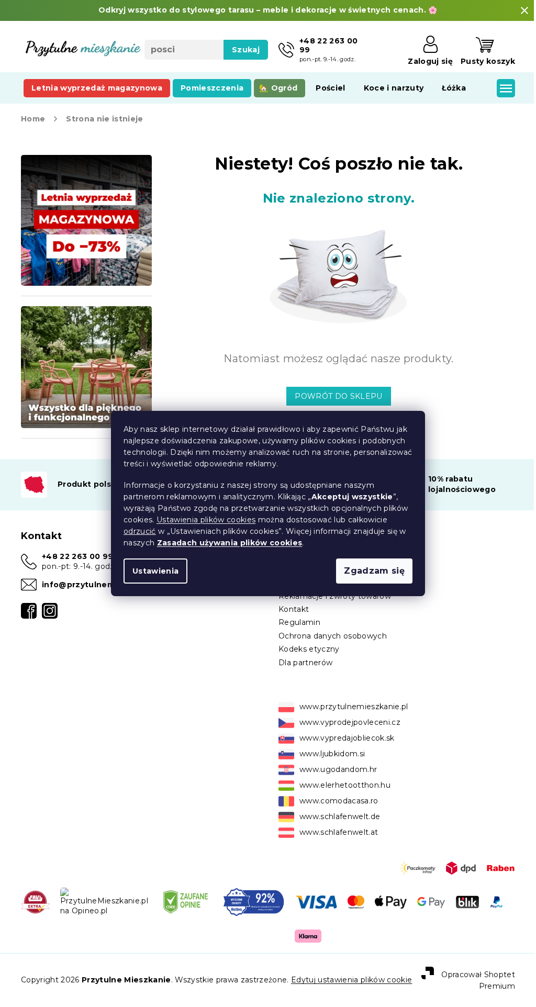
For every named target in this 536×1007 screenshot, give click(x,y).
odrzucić (136, 531)
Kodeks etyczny (305, 659)
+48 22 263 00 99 (77, 566)
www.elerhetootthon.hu (341, 795)
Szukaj (242, 49)
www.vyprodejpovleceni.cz (346, 732)
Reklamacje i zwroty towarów (331, 606)
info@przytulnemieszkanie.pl (103, 594)
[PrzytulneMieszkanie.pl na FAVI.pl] (35, 911)
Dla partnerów (302, 672)
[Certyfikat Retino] (250, 911)
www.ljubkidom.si (328, 764)
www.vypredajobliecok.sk (343, 748)
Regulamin (296, 632)
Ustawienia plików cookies (202, 519)
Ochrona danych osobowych (329, 646)
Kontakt (290, 619)
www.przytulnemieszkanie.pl (350, 717)
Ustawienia (152, 571)
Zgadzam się (370, 571)
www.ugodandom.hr (334, 780)
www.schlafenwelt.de (336, 827)
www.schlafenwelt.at (335, 842)
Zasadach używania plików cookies (225, 542)
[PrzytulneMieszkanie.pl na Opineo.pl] (103, 911)
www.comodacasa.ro (335, 811)
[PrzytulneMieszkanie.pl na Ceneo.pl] (183, 911)
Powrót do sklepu (334, 396)
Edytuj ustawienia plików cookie (351, 990)
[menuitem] (97, 88)
